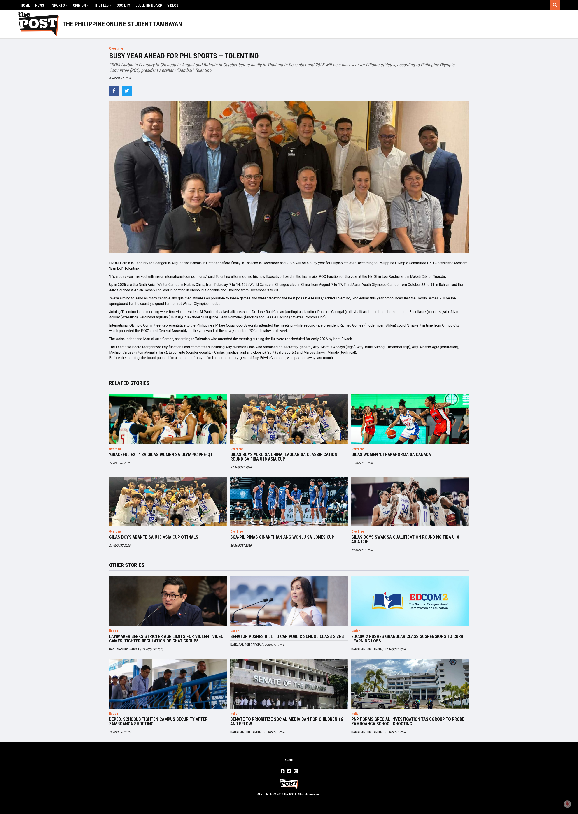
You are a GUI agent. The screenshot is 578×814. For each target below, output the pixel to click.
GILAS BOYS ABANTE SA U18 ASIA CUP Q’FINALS (153, 537)
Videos (172, 5)
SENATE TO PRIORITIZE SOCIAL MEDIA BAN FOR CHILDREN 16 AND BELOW (286, 721)
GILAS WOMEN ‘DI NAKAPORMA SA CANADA (391, 454)
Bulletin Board (148, 5)
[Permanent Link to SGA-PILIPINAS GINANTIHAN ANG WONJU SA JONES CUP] (289, 502)
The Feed (101, 5)
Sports (58, 5)
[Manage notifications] (567, 804)
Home (25, 5)
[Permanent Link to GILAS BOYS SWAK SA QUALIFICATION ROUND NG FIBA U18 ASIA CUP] (410, 502)
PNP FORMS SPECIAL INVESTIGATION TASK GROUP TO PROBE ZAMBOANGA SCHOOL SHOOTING (407, 721)
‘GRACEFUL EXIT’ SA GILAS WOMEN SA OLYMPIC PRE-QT (161, 454)
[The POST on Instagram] (296, 771)
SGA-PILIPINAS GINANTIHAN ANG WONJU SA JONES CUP (282, 537)
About (289, 760)
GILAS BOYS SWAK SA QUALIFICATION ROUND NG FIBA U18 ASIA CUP (405, 539)
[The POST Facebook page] (282, 771)
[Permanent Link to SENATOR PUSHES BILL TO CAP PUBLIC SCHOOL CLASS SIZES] (289, 601)
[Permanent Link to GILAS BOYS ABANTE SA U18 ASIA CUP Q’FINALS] (168, 502)
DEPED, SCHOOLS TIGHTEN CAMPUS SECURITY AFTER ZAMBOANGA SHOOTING (158, 721)
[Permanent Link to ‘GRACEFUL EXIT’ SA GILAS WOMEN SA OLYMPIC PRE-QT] (168, 419)
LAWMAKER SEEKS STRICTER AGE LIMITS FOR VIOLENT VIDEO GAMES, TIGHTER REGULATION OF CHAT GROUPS (166, 638)
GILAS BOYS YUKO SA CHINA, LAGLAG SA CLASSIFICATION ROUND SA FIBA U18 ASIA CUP (283, 456)
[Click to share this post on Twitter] (127, 91)
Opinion (79, 5)
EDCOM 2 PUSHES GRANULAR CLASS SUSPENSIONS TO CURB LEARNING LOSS (407, 638)
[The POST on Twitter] (289, 771)
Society (123, 5)
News (39, 5)
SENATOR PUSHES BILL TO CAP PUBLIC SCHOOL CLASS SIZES (287, 636)
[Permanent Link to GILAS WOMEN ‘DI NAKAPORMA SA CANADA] (410, 419)
